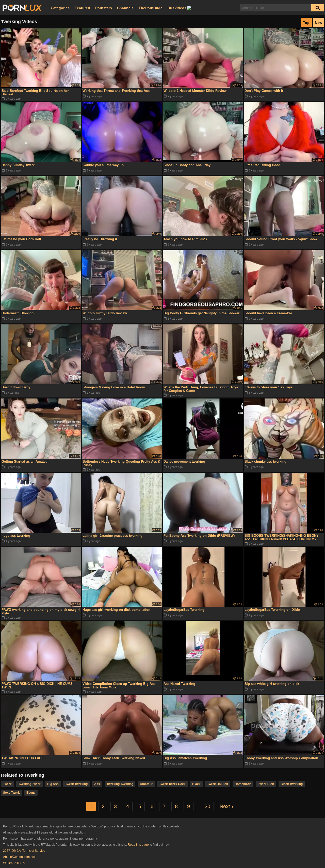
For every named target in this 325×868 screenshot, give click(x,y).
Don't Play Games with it (264, 91)
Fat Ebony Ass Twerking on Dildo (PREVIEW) (199, 535)
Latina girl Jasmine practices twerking (112, 535)
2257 (6, 851)
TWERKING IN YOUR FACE (23, 758)
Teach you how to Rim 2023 (185, 239)
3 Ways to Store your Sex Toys (268, 387)
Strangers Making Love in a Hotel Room (114, 387)
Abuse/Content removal (19, 857)
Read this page (138, 844)
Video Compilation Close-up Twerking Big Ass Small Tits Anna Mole (119, 685)
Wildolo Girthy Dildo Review (105, 313)
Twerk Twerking (76, 784)
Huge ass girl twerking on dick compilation (116, 610)
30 (207, 806)
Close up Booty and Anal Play (187, 165)
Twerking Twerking (120, 784)
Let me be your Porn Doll (21, 239)
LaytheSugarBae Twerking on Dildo (272, 610)
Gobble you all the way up (103, 165)
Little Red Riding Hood (262, 165)
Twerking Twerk (29, 784)
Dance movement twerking (184, 461)
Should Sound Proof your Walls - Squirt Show (281, 239)
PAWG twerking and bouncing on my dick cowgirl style (41, 611)
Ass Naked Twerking (179, 684)
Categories (60, 8)
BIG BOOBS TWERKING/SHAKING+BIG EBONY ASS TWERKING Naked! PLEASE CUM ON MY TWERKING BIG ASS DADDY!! (282, 537)
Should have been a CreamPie (268, 313)
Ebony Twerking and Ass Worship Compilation (281, 758)
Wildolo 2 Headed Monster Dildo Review (195, 91)
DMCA (16, 851)
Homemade (243, 784)
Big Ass (53, 784)
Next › (226, 806)
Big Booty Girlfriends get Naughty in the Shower (201, 313)
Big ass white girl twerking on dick (272, 684)
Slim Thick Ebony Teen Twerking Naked (114, 758)
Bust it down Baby (16, 387)
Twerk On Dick (217, 784)
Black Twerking (292, 784)
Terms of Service (33, 851)
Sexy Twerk (11, 792)
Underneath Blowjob (18, 313)
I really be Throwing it (100, 239)
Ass (97, 784)
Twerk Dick (266, 784)
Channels (125, 8)
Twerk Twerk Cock (172, 784)
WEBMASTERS (14, 863)
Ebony (31, 792)
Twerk (7, 784)
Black (196, 784)
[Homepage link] (22, 8)
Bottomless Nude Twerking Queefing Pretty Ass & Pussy (121, 463)
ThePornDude (150, 8)
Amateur (146, 784)
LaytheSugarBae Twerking (184, 610)
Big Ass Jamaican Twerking (185, 758)
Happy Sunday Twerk (18, 165)
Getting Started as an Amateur (25, 461)
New (318, 23)
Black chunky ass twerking (265, 461)
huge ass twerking (16, 535)
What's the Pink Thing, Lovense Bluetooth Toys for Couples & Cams (201, 389)
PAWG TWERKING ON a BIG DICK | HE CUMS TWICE (37, 685)
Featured (82, 8)
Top (306, 23)
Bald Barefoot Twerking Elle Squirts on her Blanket (35, 92)
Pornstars (103, 8)
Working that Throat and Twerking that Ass (116, 91)
